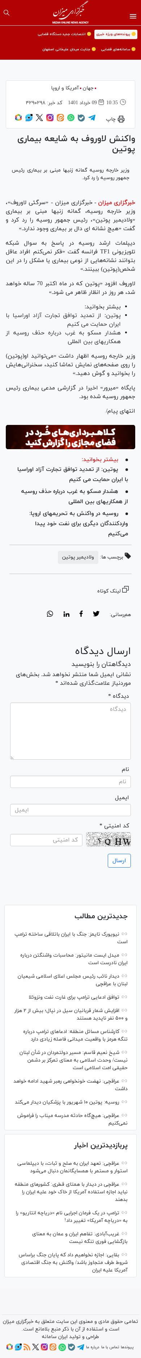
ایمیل (122, 798)
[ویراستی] (29, 120)
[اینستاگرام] (50, 120)
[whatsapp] (50, 615)
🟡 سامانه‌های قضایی (118, 49)
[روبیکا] (18, 120)
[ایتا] (60, 120)
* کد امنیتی (114, 826)
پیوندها (127, 1347)
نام (125, 769)
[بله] (81, 120)
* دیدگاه (118, 696)
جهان (88, 88)
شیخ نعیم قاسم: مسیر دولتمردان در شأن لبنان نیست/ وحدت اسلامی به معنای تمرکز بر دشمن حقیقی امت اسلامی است (74, 1060)
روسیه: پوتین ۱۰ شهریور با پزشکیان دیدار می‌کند (67, 1102)
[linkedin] (66, 615)
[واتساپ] (70, 120)
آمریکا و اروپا (65, 88)
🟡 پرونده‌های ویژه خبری (116, 34)
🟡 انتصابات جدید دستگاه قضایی (64, 34)
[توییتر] (39, 120)
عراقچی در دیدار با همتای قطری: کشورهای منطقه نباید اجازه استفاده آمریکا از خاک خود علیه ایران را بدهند (71, 1192)
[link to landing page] (71, 12)
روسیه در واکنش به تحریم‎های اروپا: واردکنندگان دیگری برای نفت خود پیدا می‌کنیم (78, 524)
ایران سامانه (55, 1336)
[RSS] (27, 1349)
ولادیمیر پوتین (78, 557)
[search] (6, 13)
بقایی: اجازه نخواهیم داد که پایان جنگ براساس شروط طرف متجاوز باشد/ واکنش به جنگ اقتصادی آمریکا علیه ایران (73, 1263)
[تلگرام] (91, 120)
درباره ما (92, 1347)
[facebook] (81, 615)
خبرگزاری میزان (116, 203)
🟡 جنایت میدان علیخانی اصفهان (69, 49)
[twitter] (96, 615)
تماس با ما (110, 1347)
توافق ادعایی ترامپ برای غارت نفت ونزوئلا (74, 997)
